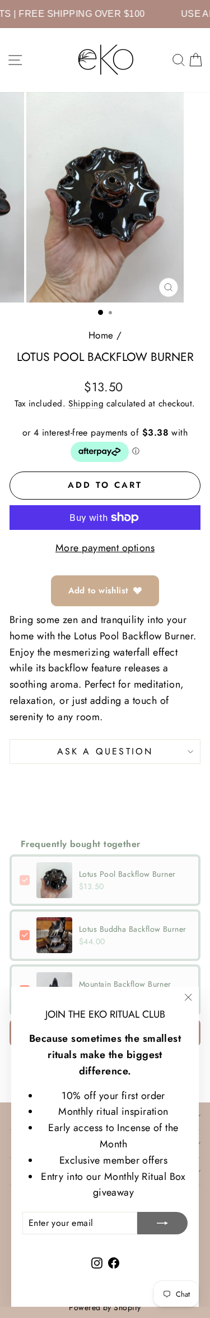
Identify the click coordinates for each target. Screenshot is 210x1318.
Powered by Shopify (105, 1307)
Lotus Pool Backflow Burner (127, 874)
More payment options (105, 548)
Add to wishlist (98, 590)
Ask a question (105, 751)
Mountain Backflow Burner (125, 984)
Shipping (86, 403)
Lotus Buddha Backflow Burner (132, 929)
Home (101, 335)
